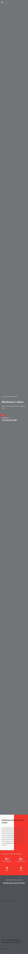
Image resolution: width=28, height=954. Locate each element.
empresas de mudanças (8, 900)
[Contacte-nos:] (3, 415)
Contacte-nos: (5, 418)
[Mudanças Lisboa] (4, 2)
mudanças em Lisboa (11, 843)
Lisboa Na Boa (5, 948)
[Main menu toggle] (25, 2)
